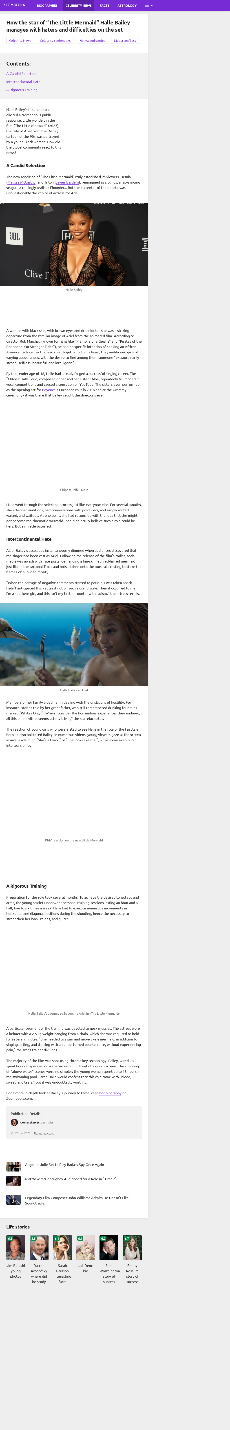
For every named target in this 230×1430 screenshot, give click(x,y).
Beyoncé (49, 389)
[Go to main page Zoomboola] (14, 5)
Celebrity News (79, 5)
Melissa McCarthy (21, 182)
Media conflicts (125, 40)
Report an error (44, 1133)
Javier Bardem (67, 182)
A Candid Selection (21, 73)
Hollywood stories (92, 40)
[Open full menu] (148, 5)
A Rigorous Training (22, 89)
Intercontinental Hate (23, 81)
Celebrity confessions (55, 40)
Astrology (127, 5)
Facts (104, 5)
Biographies (47, 5)
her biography (110, 1093)
